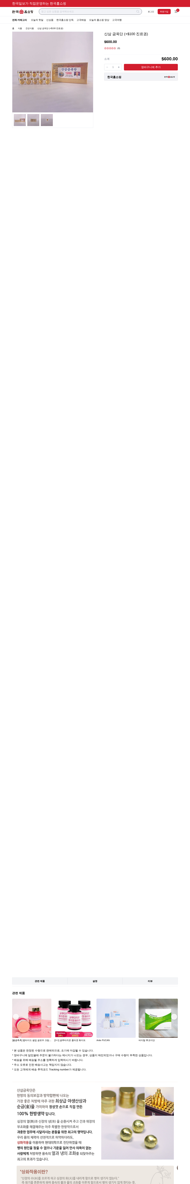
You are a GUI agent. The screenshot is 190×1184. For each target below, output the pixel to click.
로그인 (151, 11)
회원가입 (164, 11)
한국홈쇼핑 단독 (65, 20)
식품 (20, 28)
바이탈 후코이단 (147, 1040)
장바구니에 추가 (151, 67)
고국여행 (117, 20)
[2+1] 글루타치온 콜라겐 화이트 (70, 1040)
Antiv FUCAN (103, 1040)
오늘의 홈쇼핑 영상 (99, 20)
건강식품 (30, 28)
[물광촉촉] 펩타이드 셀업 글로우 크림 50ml (30, 1040)
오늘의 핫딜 (37, 20)
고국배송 (81, 20)
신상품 (49, 20)
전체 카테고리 (19, 20)
